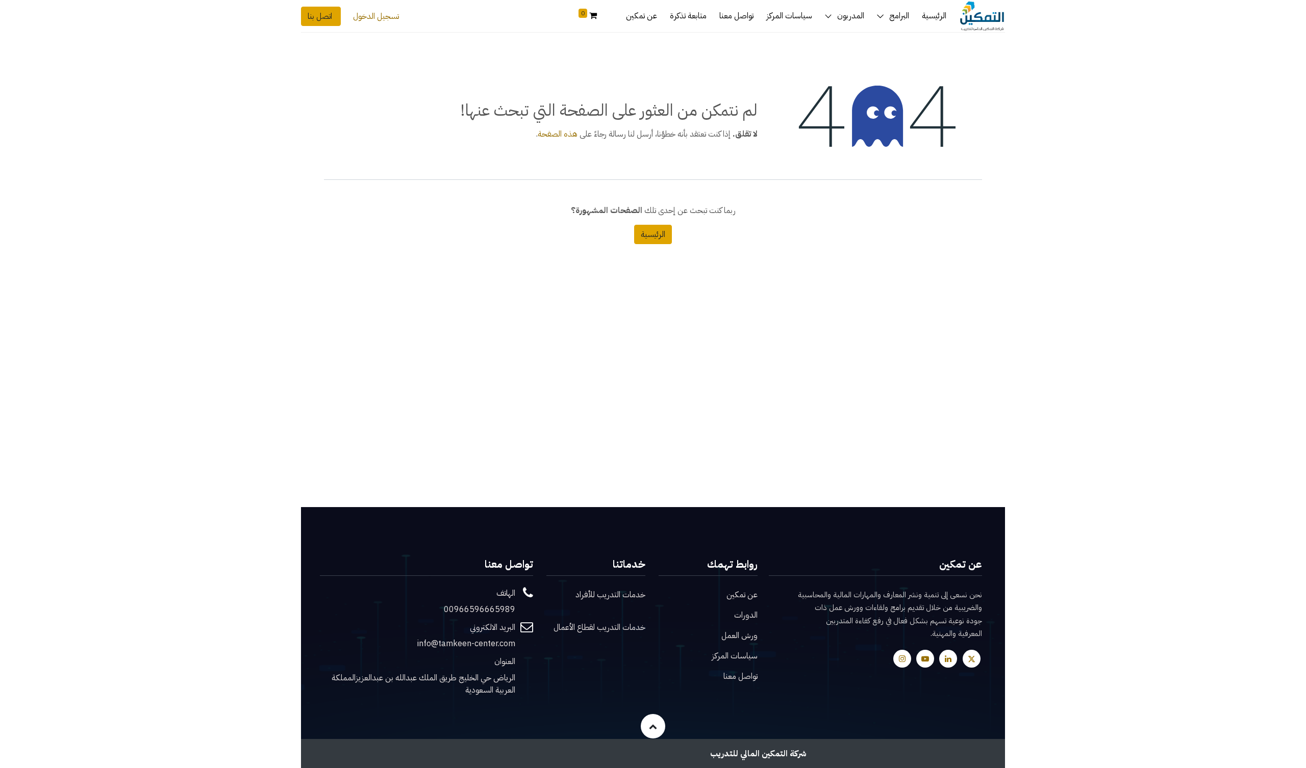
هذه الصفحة (557, 134)
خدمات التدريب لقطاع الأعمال (599, 627)
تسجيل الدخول (376, 16)
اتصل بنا (321, 16)
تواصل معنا (740, 676)
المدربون (850, 16)
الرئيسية (653, 234)
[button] (653, 726)
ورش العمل (739, 635)
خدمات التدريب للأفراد (610, 595)
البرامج (899, 16)
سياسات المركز (735, 656)
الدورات (746, 615)
